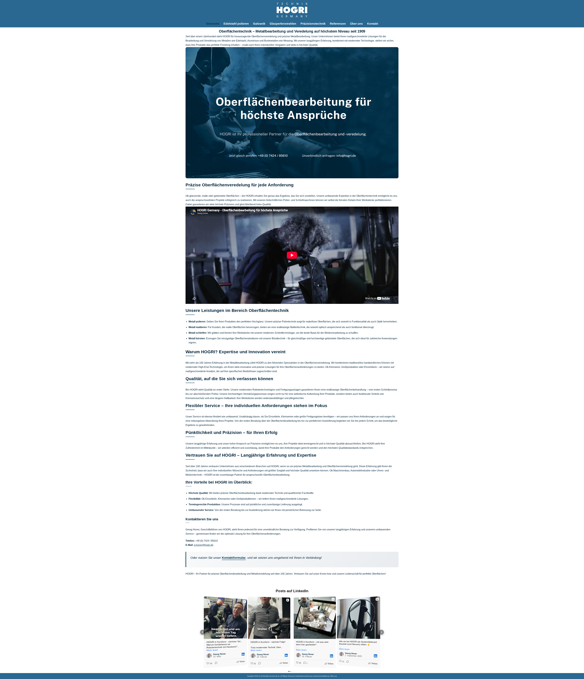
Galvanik (259, 23)
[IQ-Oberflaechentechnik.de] (292, 10)
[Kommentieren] (215, 663)
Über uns (356, 23)
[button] (202, 632)
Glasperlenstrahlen (283, 23)
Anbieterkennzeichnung (304, 676)
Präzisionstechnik (313, 23)
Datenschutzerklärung (321, 676)
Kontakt (372, 23)
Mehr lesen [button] (212, 650)
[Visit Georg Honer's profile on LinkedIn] (209, 655)
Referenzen (338, 23)
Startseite (212, 23)
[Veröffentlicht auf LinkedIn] (243, 654)
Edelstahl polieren (236, 23)
